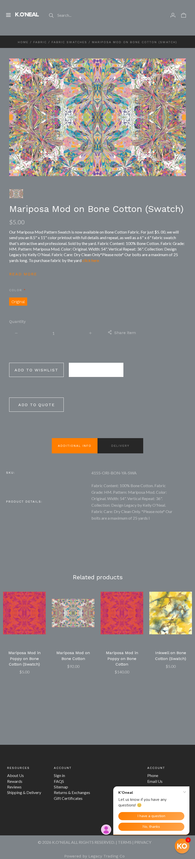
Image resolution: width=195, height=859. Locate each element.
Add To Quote (36, 404)
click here (90, 260)
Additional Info (74, 446)
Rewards (14, 781)
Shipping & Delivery (24, 792)
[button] (182, 846)
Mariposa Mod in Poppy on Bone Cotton (122, 658)
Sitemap (61, 786)
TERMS (125, 842)
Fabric (40, 42)
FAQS (59, 781)
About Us (15, 775)
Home (23, 42)
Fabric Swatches (69, 42)
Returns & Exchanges (72, 792)
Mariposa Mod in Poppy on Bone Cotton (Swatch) (24, 658)
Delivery (120, 446)
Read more (23, 274)
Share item (125, 332)
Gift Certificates (68, 798)
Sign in (59, 775)
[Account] (173, 15)
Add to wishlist (36, 370)
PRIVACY (142, 842)
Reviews (14, 786)
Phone (152, 775)
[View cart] (183, 15)
